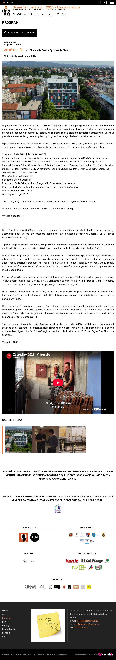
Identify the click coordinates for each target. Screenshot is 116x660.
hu (8, 2)
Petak (50, 14)
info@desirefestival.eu (87, 621)
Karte (4, 622)
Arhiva (5, 636)
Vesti (4, 614)
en (12, 2)
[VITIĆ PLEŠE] (18, 439)
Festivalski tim (9, 629)
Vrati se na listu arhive (21, 33)
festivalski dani (19, 14)
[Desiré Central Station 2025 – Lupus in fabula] (48, 625)
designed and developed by (86, 654)
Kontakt (6, 633)
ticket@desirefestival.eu (87, 624)
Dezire (5, 610)
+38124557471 (80, 627)
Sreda (36, 14)
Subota (57, 14)
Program (6, 618)
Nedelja (64, 14)
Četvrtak (43, 14)
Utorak (30, 14)
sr (4, 2)
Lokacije (6, 625)
